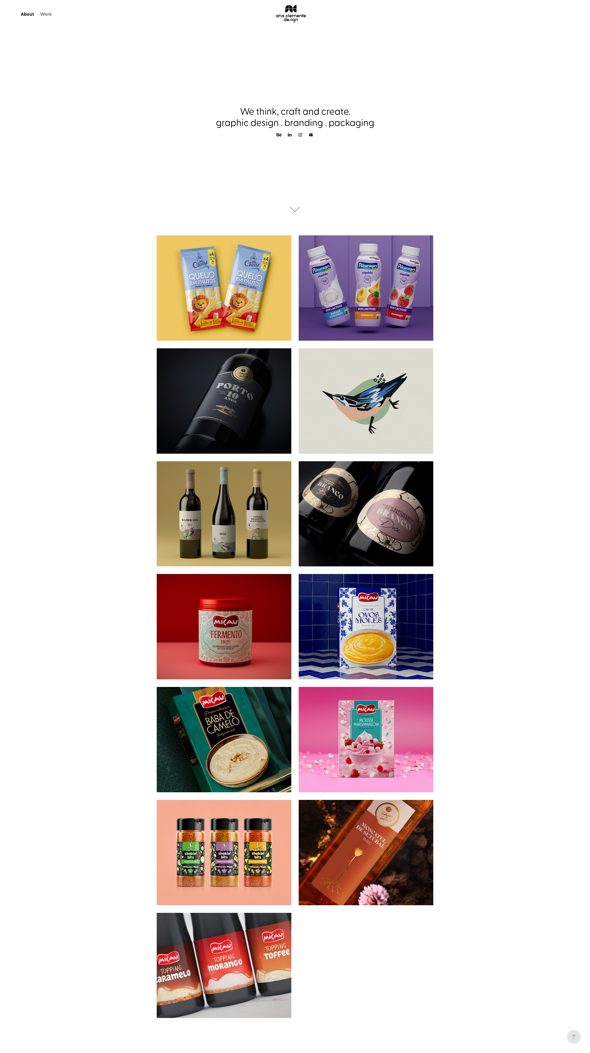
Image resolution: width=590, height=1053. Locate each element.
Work (46, 14)
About (27, 14)
